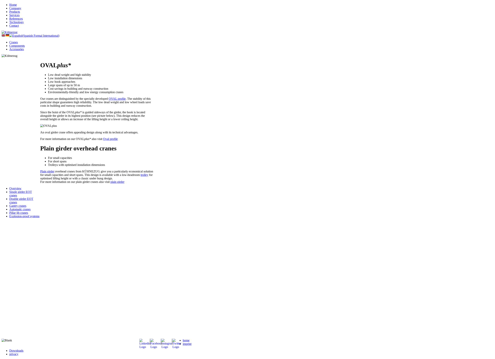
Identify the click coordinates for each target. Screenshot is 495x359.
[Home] (9, 32)
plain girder (117, 181)
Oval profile (110, 139)
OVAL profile (117, 98)
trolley (144, 175)
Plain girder (47, 171)
